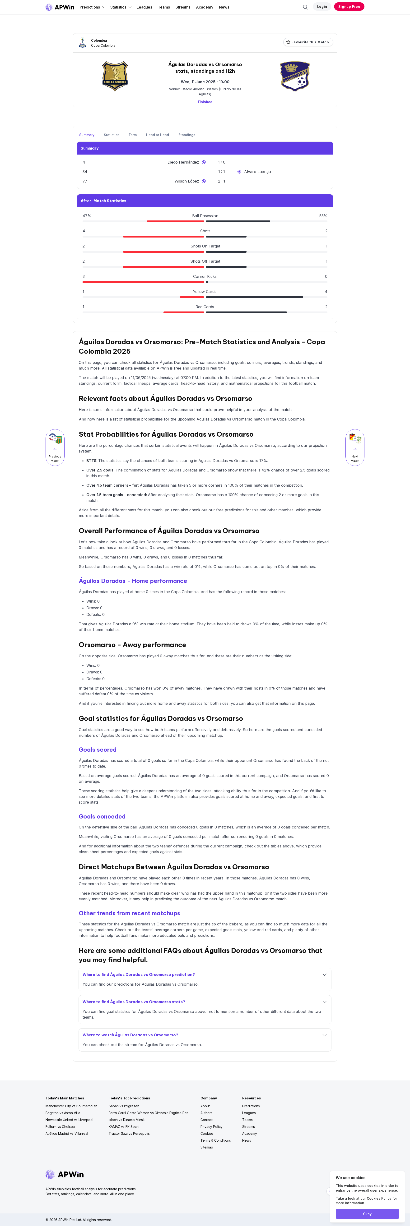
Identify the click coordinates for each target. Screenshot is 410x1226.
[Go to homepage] (60, 7)
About (205, 1106)
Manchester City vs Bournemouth (71, 1106)
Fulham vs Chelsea (60, 1127)
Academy (204, 7)
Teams (164, 7)
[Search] (305, 7)
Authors (206, 1113)
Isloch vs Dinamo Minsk (127, 1120)
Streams (183, 7)
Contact (206, 1120)
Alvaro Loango (257, 171)
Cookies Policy (379, 1198)
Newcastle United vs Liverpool (69, 1120)
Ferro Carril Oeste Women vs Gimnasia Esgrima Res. (149, 1113)
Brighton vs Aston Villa (63, 1113)
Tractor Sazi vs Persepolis (129, 1133)
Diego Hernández (183, 162)
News (224, 7)
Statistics (118, 7)
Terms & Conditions (215, 1140)
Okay (367, 1214)
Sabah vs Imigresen (124, 1106)
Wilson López (187, 181)
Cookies (207, 1133)
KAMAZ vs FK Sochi (124, 1127)
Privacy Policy (211, 1127)
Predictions (90, 7)
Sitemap (206, 1147)
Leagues (144, 7)
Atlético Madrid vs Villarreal (67, 1133)
